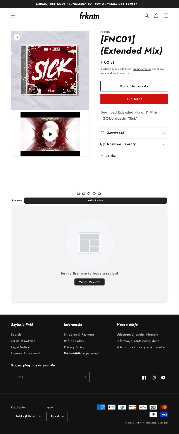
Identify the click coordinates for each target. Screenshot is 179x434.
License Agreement (25, 353)
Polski (55, 416)
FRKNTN (140, 422)
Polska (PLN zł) (25, 416)
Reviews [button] (17, 200)
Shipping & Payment (79, 335)
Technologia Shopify (157, 422)
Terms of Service (23, 341)
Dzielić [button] (110, 156)
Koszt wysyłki (142, 69)
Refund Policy (74, 341)
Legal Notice (20, 347)
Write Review (95, 200)
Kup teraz (134, 98)
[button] (13, 15)
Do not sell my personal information (81, 353)
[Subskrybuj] (84, 377)
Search (16, 335)
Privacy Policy (74, 347)
